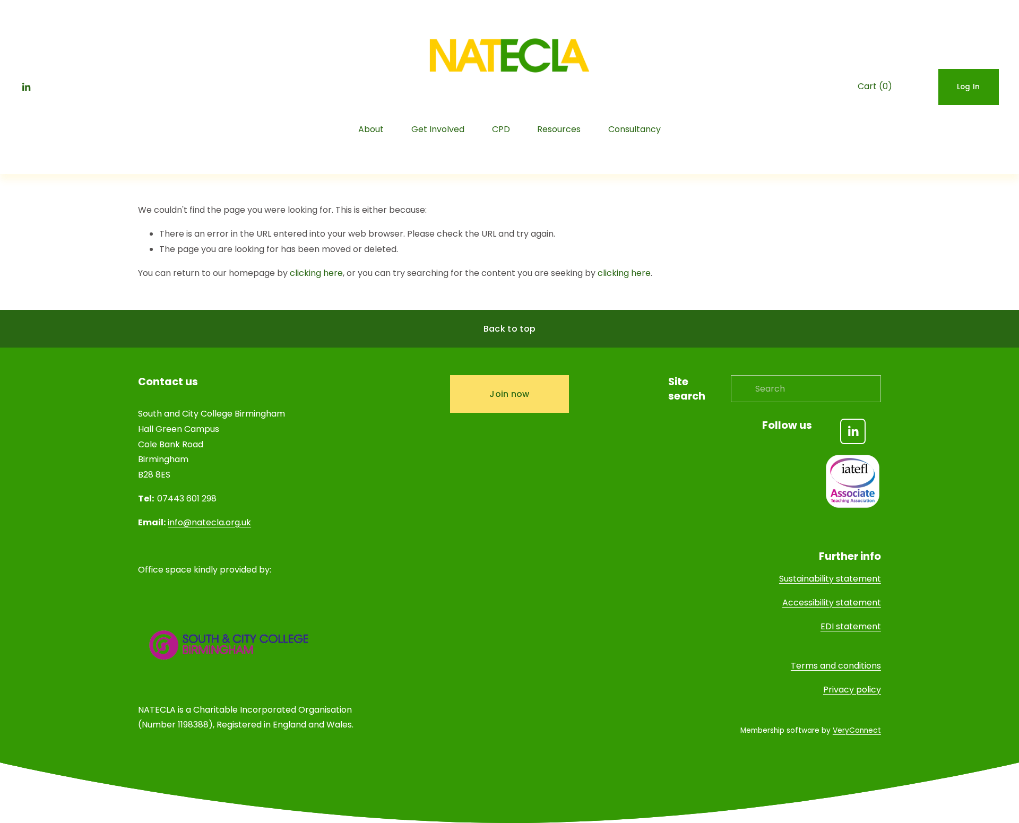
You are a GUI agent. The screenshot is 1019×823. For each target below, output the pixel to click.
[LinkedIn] (26, 87)
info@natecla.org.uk (209, 522)
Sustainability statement (830, 579)
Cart (875, 86)
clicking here (316, 273)
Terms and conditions (836, 666)
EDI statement (851, 626)
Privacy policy (852, 689)
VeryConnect (857, 730)
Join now (509, 394)
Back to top (509, 329)
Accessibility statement (831, 602)
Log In (968, 87)
